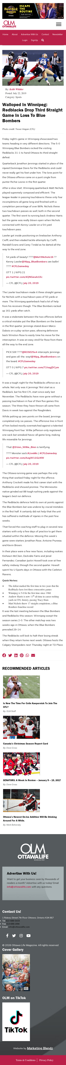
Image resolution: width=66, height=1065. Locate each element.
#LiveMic (32, 453)
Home (5, 34)
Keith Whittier (16, 89)
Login (24, 40)
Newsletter (57, 34)
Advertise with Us (29, 34)
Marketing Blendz (40, 1048)
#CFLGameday (20, 266)
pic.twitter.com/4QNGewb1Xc (24, 276)
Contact (45, 34)
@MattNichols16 (43, 256)
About (14, 34)
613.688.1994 (12, 923)
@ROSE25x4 (29, 352)
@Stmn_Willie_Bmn (24, 447)
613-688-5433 (13, 920)
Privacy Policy (46, 1060)
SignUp (34, 40)
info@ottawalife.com (19, 886)
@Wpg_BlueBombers (34, 261)
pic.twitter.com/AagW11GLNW (25, 457)
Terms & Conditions (25, 1060)
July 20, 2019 (31, 283)
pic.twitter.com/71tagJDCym (41, 367)
